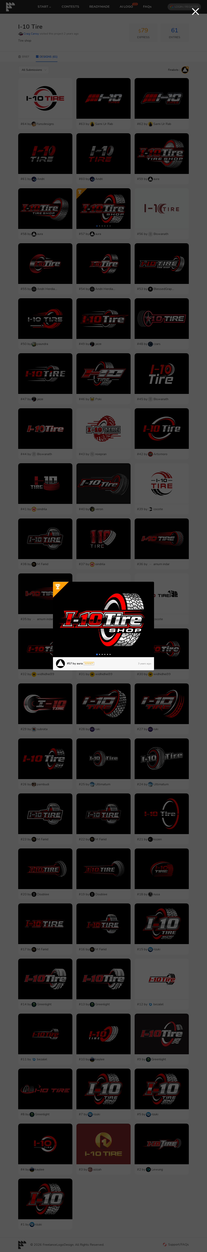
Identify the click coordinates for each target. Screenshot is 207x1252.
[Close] (195, 11)
